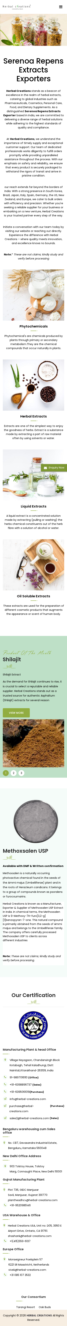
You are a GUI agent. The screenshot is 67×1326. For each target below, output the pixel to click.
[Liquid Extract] (33, 30)
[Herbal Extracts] (33, 385)
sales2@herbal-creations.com (29, 1118)
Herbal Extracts (33, 416)
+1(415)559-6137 (20, 1241)
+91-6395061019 (20, 1092)
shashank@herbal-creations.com (30, 1236)
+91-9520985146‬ (20, 1205)
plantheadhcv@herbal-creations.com (33, 1200)
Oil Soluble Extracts (33, 596)
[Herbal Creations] (17, 6)
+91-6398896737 (21, 1084)
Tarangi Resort (25, 1307)
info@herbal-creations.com (28, 1099)
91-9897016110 (19, 1077)
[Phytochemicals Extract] (33, 295)
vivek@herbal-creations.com (27, 1270)
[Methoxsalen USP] (33, 822)
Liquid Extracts (33, 506)
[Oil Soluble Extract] (33, 564)
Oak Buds (45, 1307)
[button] (7, 1025)
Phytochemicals (34, 326)
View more (16, 713)
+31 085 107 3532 (20, 1275)
